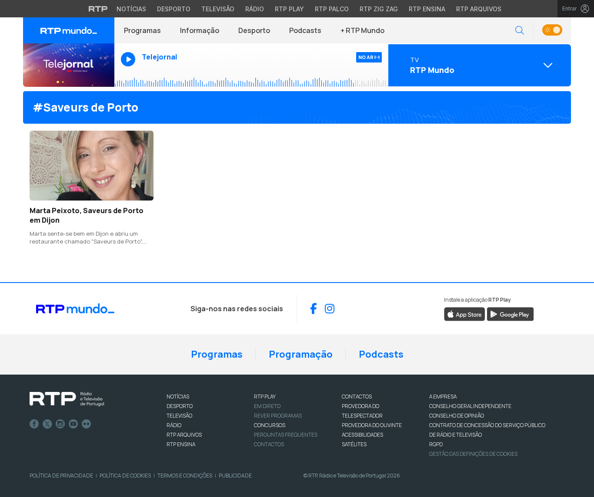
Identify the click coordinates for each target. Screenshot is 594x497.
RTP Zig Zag (379, 9)
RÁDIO (174, 425)
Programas (142, 30)
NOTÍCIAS (178, 396)
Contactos (269, 444)
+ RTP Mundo (362, 30)
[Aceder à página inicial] (68, 30)
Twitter (47, 424)
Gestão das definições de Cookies (473, 454)
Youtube (73, 424)
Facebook (34, 424)
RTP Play (289, 9)
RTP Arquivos (478, 9)
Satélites (354, 444)
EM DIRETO (267, 406)
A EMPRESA (443, 396)
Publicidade (235, 475)
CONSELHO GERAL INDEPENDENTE (470, 406)
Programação (301, 354)
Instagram (60, 424)
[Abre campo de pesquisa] (520, 30)
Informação (199, 30)
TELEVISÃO (179, 415)
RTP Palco (332, 9)
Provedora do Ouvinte (372, 425)
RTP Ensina (427, 9)
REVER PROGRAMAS (278, 415)
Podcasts (305, 30)
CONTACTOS (357, 396)
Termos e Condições (184, 475)
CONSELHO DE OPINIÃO (456, 415)
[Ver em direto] (68, 65)
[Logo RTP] (67, 399)
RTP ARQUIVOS (184, 434)
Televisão (217, 9)
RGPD (436, 444)
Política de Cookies (125, 475)
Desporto (173, 9)
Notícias (131, 9)
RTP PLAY (265, 396)
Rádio (254, 9)
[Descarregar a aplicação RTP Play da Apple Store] (464, 313)
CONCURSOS (269, 425)
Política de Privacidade (61, 475)
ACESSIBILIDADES (362, 434)
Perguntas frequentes (285, 434)
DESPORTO (180, 406)
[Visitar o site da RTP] (98, 8)
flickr (86, 424)
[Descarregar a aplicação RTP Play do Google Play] (510, 313)
